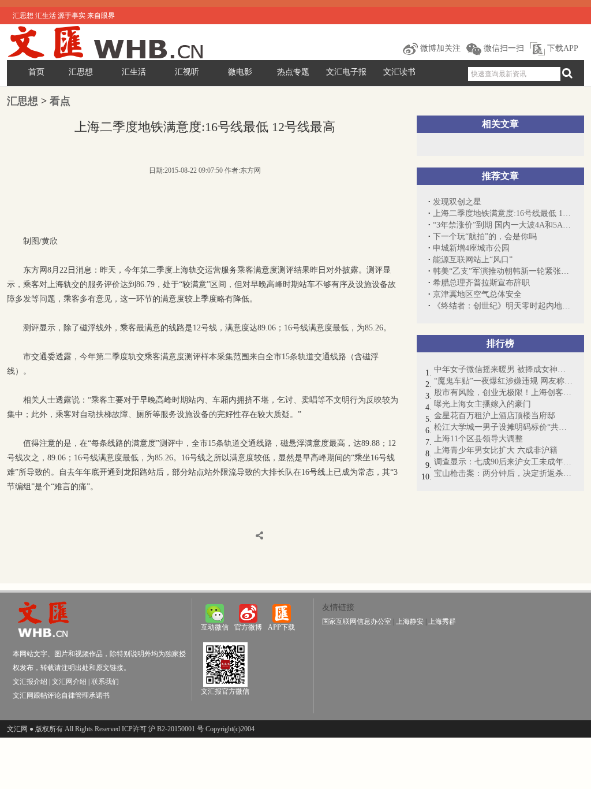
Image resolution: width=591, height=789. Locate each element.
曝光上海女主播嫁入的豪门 (482, 404)
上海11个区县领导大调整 (478, 438)
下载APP (561, 48)
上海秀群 (442, 621)
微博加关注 (439, 48)
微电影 (240, 72)
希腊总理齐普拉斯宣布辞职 (481, 282)
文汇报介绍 (30, 682)
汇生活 (134, 72)
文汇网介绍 (69, 682)
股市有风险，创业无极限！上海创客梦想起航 (503, 392)
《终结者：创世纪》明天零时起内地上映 (503, 306)
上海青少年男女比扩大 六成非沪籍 (496, 450)
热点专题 (293, 72)
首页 (36, 72)
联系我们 (105, 682)
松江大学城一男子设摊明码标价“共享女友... (503, 427)
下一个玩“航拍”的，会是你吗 (485, 236)
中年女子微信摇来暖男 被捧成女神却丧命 (503, 369)
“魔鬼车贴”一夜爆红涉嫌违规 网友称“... (503, 381)
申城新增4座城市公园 (471, 248)
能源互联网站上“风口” (473, 259)
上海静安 (410, 621)
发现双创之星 (457, 202)
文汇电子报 (346, 72)
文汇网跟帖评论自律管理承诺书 (61, 695)
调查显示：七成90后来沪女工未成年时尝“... (503, 461)
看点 (60, 101)
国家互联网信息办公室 (356, 621)
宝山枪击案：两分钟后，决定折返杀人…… (503, 473)
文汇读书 (399, 72)
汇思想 (81, 72)
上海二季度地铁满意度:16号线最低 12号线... (503, 213)
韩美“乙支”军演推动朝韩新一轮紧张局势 (503, 271)
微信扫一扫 (502, 48)
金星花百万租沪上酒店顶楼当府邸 (494, 415)
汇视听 (187, 72)
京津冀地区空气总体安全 (477, 294)
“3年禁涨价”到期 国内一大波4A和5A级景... (503, 225)
